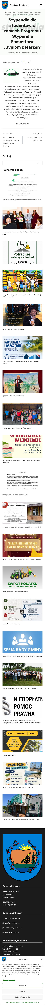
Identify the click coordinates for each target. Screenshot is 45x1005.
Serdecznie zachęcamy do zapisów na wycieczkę (18, 787)
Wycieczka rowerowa (9, 755)
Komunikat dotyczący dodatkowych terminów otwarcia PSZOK (22, 199)
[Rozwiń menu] (41, 5)
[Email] (29, 62)
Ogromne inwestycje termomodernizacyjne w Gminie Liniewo (21, 819)
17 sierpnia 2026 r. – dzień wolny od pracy (15, 495)
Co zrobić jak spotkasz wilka (11, 624)
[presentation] (22, 185)
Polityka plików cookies (13, 1002)
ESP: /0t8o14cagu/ (12, 932)
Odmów (22, 991)
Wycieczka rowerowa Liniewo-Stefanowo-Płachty (18, 428)
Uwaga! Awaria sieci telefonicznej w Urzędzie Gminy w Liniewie (22, 527)
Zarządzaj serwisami (9, 980)
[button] (42, 959)
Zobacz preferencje (22, 997)
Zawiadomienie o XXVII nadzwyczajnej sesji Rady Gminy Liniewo (22, 656)
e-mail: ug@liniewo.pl (13, 928)
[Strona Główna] (5, 12)
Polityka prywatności (27, 1002)
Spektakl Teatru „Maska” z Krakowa (13, 396)
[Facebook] (23, 62)
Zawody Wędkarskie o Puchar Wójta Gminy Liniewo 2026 (20, 688)
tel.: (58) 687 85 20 (12, 918)
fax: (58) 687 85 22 (12, 923)
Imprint (36, 1002)
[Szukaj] (37, 163)
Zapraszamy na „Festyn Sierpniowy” (14, 329)
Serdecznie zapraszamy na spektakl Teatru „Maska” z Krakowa (22, 559)
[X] (26, 62)
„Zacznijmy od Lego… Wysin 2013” (34, 137)
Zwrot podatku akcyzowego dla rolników (15, 591)
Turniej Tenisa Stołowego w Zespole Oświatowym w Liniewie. (11, 140)
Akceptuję (22, 986)
